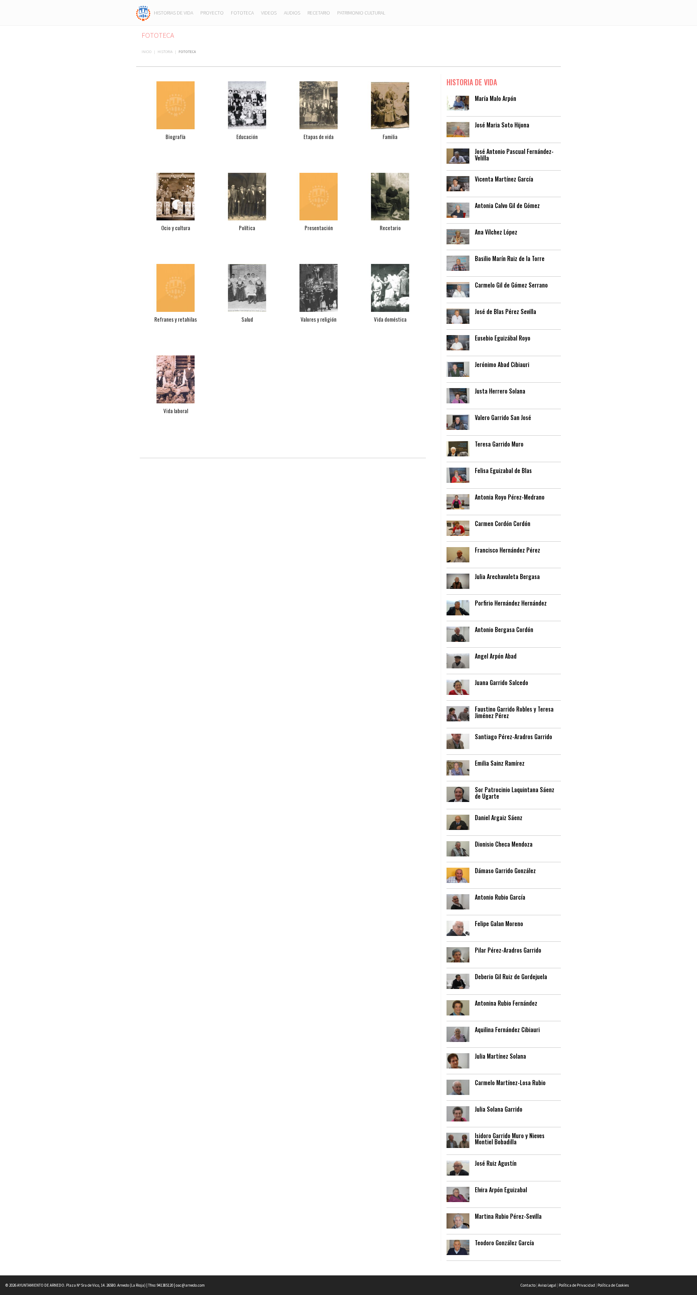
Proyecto (212, 12)
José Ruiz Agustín (496, 1163)
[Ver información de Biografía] (175, 104)
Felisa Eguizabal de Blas (503, 470)
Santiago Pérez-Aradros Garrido (513, 736)
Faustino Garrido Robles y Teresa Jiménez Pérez (514, 712)
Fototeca (242, 12)
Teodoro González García (504, 1242)
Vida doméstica (390, 319)
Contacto (527, 1285)
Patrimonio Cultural (361, 12)
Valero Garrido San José (503, 417)
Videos (269, 12)
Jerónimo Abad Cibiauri (502, 364)
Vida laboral (175, 411)
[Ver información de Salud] (247, 287)
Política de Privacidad (577, 1285)
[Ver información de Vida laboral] (175, 378)
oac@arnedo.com (190, 1285)
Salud (247, 319)
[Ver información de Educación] (247, 104)
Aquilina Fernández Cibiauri (507, 1029)
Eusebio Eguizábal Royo (502, 338)
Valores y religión (319, 319)
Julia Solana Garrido (498, 1109)
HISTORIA (165, 51)
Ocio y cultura (175, 228)
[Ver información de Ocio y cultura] (175, 196)
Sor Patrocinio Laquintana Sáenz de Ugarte (514, 793)
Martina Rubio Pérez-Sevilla (508, 1216)
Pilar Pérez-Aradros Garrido (508, 950)
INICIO (146, 51)
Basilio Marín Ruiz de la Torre (510, 258)
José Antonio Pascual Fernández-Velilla (514, 154)
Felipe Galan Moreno (499, 923)
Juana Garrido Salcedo (501, 682)
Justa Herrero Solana (500, 391)
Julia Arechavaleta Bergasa (507, 576)
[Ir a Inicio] (143, 12)
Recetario (318, 12)
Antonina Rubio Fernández (506, 1003)
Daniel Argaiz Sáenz (498, 817)
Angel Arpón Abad (496, 656)
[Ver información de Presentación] (318, 196)
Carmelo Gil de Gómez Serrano (511, 285)
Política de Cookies (613, 1285)
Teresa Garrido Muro (499, 444)
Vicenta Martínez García (504, 179)
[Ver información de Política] (247, 196)
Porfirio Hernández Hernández (511, 603)
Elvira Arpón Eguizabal (501, 1189)
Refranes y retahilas (175, 319)
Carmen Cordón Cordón (502, 523)
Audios (292, 12)
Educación (247, 137)
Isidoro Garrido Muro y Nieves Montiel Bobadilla (510, 1139)
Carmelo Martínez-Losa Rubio (510, 1082)
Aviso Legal (547, 1285)
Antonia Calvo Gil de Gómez (507, 205)
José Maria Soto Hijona (502, 125)
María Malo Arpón (495, 98)
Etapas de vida (318, 137)
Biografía (176, 137)
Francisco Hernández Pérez (507, 550)
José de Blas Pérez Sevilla (505, 311)
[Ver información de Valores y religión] (318, 287)
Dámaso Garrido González (505, 870)
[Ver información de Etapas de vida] (318, 104)
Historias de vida (173, 12)
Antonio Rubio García (500, 897)
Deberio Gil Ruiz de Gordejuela (511, 976)
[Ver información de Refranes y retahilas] (175, 287)
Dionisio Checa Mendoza (504, 844)
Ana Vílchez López (496, 232)
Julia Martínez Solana (500, 1056)
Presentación (319, 228)
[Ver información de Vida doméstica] (390, 287)
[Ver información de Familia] (390, 104)
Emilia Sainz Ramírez (500, 763)
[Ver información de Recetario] (390, 196)
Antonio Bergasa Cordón (504, 629)
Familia (390, 137)
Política (247, 228)
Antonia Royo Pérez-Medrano (510, 497)
